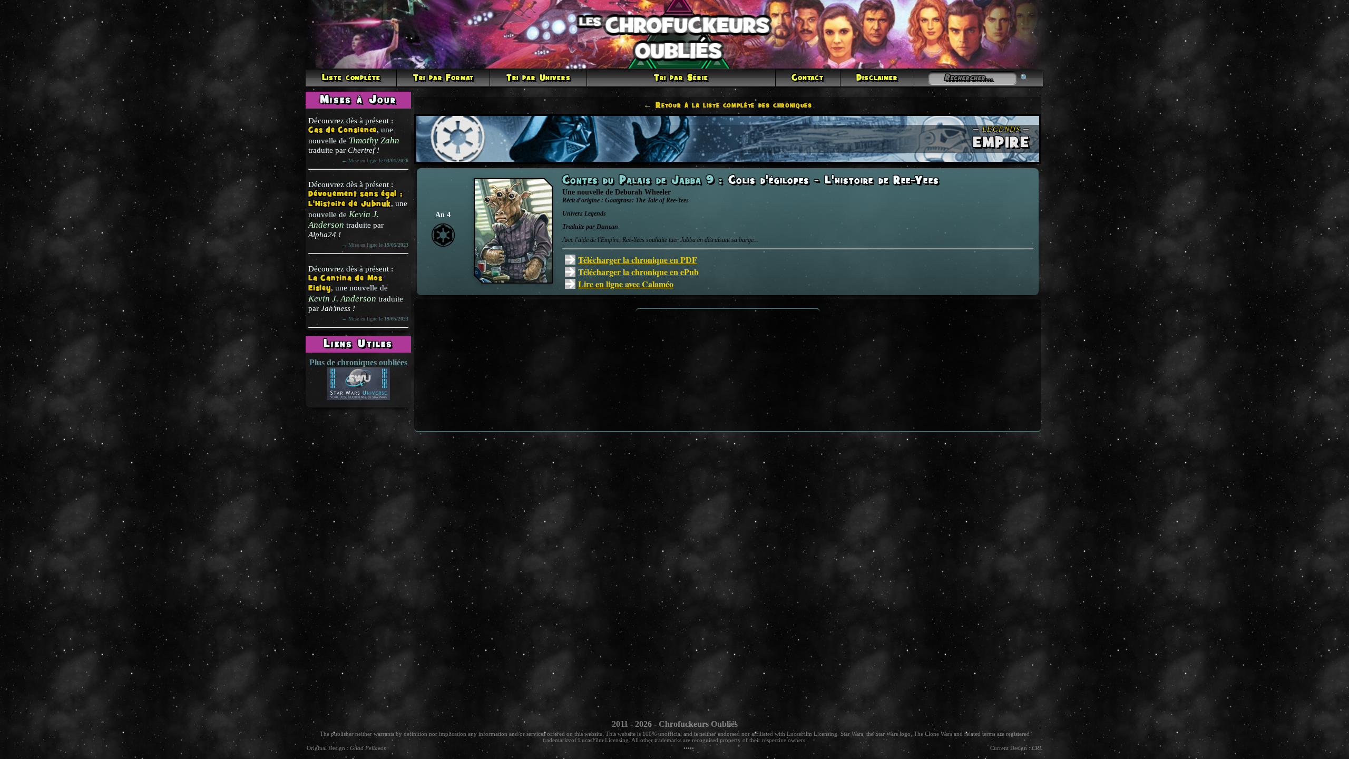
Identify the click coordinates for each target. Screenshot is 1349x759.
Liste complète (351, 78)
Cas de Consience (342, 130)
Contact (807, 78)
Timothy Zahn (374, 140)
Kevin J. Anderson (343, 219)
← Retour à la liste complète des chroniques (727, 105)
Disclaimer (876, 78)
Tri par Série (681, 78)
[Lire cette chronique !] (513, 280)
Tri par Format (443, 78)
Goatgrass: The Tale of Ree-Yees (647, 200)
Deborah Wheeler (643, 192)
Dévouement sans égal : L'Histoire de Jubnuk (355, 199)
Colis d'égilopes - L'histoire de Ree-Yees (833, 180)
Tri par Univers (538, 78)
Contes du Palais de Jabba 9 (640, 180)
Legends (595, 213)
